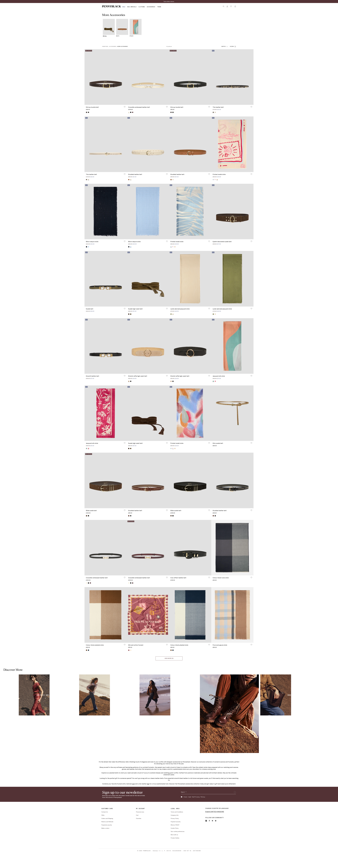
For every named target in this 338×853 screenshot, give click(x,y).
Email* (172, 425)
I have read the (179, 432)
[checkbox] (170, 432)
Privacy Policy (183, 432)
